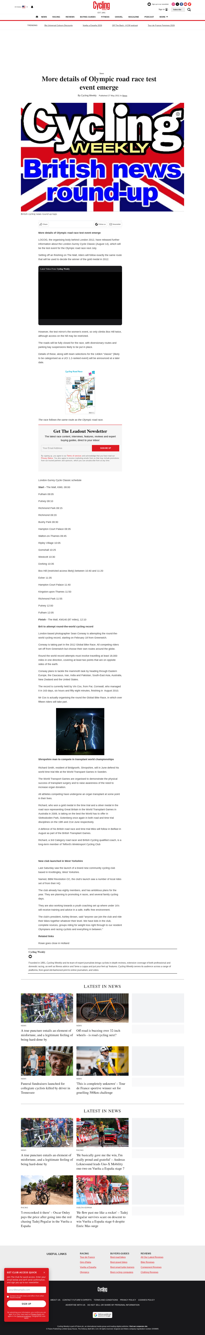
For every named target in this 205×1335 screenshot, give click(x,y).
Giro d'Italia (85, 1262)
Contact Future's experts (76, 1300)
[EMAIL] (31, 956)
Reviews (70, 17)
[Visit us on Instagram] (173, 4)
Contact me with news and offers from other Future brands (27, 1296)
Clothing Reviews (149, 1272)
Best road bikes (118, 1257)
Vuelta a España (88, 1267)
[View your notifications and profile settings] (32, 7)
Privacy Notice (47, 458)
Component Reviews (151, 1267)
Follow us (102, 224)
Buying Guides (88, 17)
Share (45, 224)
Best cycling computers (121, 1272)
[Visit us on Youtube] (185, 4)
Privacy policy (128, 1300)
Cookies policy (146, 1300)
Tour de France (87, 1257)
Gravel (119, 17)
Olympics (84, 1272)
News (44, 17)
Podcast (149, 17)
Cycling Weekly (89, 95)
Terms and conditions (106, 1300)
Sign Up (26, 1303)
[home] (37, 17)
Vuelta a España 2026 (92, 25)
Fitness (105, 17)
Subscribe (177, 10)
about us (55, 1300)
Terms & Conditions (24, 1316)
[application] (80, 295)
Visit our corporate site (138, 1326)
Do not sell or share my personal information (113, 1305)
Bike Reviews (147, 1262)
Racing (56, 17)
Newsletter (117, 224)
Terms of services (74, 456)
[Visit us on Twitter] (177, 4)
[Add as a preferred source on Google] (102, 1315)
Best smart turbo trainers (122, 1267)
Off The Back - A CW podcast (125, 25)
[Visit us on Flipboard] (189, 4)
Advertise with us (75, 1305)
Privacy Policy (36, 1314)
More (163, 17)
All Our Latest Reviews (152, 1257)
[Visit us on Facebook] (181, 4)
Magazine (133, 17)
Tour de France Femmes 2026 (161, 25)
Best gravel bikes (118, 1262)
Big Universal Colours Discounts (58, 25)
